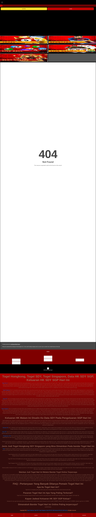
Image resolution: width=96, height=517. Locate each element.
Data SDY (4, 431)
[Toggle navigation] (2, 2)
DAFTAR (24, 8)
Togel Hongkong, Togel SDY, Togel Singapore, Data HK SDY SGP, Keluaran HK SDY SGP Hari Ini (47, 510)
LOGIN (70, 8)
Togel (4, 448)
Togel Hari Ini (5, 383)
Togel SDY (5, 398)
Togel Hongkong (6, 390)
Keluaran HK (5, 427)
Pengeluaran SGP (7, 435)
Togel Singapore (5, 408)
